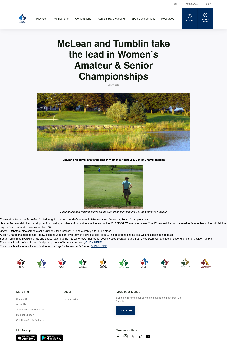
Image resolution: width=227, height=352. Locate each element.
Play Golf (41, 18)
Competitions (83, 18)
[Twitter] (133, 336)
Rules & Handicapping (111, 18)
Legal (67, 291)
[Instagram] (125, 336)
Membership (61, 18)
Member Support (25, 314)
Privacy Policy (71, 299)
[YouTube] (148, 336)
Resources (167, 18)
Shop (208, 4)
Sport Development (143, 18)
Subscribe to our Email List (30, 309)
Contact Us (22, 299)
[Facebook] (118, 336)
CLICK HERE (93, 242)
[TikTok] (140, 336)
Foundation (192, 4)
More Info (22, 291)
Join (176, 4)
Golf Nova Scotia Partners (30, 320)
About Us (21, 304)
